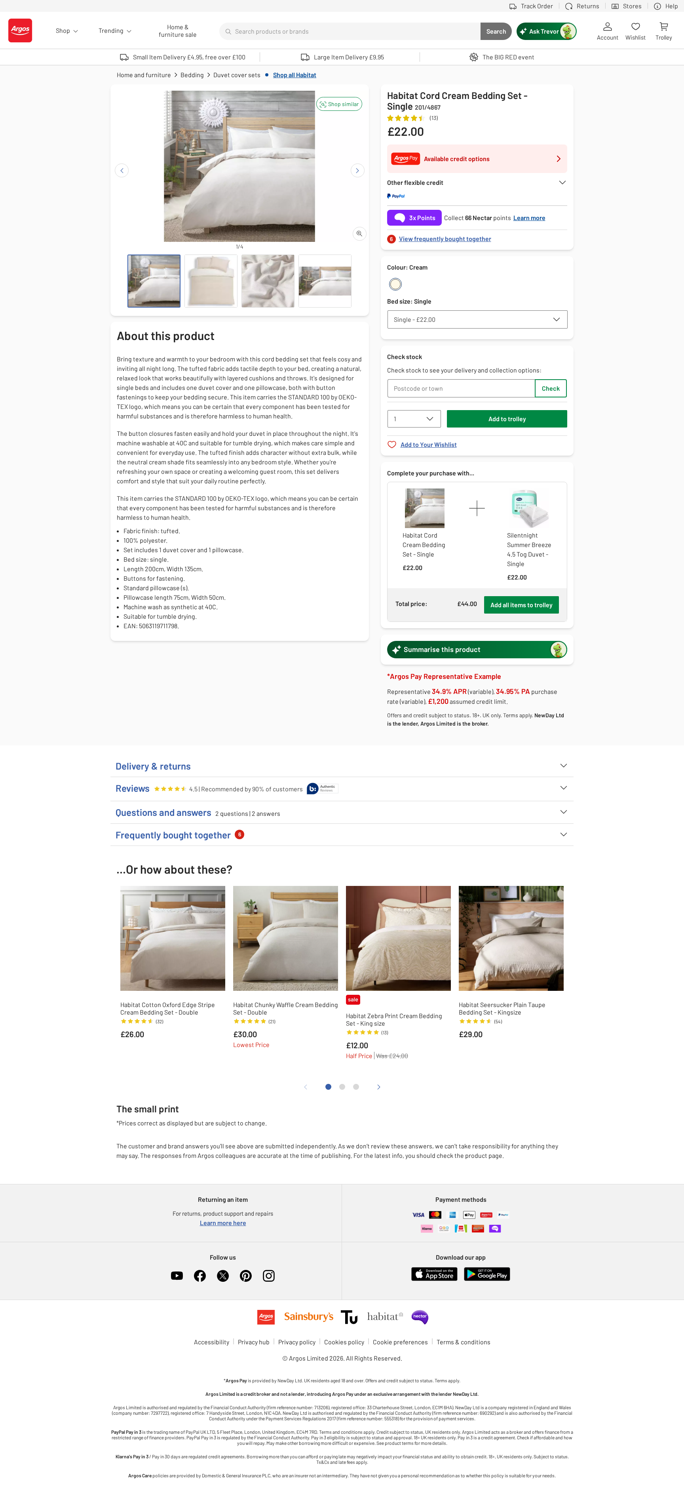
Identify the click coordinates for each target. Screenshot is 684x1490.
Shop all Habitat (294, 74)
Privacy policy (296, 1342)
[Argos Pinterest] (245, 1275)
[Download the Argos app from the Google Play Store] (487, 1279)
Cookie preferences (400, 1342)
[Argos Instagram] (268, 1275)
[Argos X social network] (222, 1275)
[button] (339, 104)
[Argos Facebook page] (199, 1275)
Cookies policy (344, 1342)
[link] (477, 236)
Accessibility (211, 1342)
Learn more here (223, 1222)
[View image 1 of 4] (154, 281)
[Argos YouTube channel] (176, 1275)
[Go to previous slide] (122, 170)
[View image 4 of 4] (325, 281)
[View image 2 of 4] (211, 281)
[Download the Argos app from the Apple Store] (434, 1279)
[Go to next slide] (358, 170)
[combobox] (350, 31)
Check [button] (551, 388)
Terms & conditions (463, 1342)
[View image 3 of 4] (268, 281)
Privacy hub (254, 1342)
